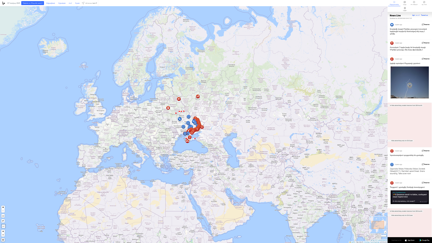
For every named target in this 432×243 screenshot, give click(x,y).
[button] (183, 111)
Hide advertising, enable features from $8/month (406, 105)
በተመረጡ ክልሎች (91, 3)
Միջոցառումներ (394, 4)
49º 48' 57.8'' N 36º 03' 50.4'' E (379, 240)
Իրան (77, 3)
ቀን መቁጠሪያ (414, 4)
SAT (3, 226)
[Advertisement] (409, 126)
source (426, 24)
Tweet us (424, 15)
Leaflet (353, 242)
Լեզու (404, 4)
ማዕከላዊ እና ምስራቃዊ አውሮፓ (32, 3)
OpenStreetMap (374, 242)
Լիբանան (61, 3)
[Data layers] (3, 240)
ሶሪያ (70, 3)
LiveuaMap (366, 242)
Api (413, 15)
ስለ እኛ (418, 15)
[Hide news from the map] (3, 221)
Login (405, 10)
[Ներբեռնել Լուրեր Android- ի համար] (424, 240)
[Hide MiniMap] (385, 232)
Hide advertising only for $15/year (402, 140)
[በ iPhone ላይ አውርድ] (410, 240)
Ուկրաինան (50, 3)
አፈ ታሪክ (424, 4)
